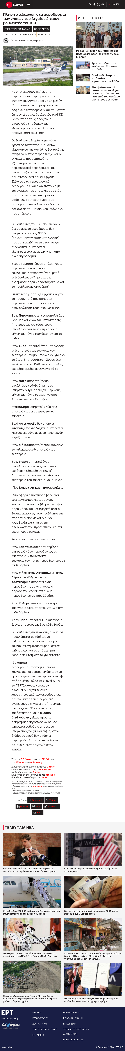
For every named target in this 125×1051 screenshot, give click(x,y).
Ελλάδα (46, 759)
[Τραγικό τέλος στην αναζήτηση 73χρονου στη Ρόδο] (83, 65)
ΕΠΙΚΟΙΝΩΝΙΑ (69, 1023)
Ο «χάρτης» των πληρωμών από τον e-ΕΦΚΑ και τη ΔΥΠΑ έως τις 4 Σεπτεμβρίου (91, 912)
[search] (90, 4)
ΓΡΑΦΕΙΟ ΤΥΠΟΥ (40, 1018)
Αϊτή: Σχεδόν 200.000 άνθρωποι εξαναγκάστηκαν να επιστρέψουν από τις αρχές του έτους (31, 912)
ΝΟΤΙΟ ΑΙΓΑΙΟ (41, 29)
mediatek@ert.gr (10, 1018)
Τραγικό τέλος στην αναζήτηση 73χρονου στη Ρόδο (104, 66)
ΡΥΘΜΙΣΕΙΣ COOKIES (73, 1039)
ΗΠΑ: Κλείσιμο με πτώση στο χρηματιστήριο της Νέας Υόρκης (90, 870)
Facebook (45, 769)
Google (51, 766)
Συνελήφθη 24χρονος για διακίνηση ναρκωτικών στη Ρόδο (105, 78)
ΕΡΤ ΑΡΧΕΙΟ (38, 1034)
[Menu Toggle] (28, 4)
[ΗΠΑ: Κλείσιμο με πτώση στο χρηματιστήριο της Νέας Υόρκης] (93, 849)
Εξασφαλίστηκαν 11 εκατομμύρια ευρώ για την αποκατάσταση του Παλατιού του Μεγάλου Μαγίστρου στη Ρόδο (105, 93)
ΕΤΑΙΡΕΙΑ (36, 1012)
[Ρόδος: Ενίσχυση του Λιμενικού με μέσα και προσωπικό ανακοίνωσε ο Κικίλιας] (99, 35)
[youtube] (103, 4)
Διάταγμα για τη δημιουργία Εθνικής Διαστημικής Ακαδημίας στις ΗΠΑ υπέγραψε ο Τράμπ (91, 1000)
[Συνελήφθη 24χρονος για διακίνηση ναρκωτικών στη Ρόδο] (83, 77)
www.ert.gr (7, 1047)
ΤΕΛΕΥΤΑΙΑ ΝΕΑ (19, 827)
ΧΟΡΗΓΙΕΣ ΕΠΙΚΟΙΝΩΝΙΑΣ (44, 1029)
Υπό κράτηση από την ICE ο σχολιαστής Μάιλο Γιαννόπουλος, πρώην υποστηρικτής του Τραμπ (29, 870)
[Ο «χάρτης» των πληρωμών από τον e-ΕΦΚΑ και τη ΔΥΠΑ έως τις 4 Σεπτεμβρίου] (93, 892)
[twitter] (98, 4)
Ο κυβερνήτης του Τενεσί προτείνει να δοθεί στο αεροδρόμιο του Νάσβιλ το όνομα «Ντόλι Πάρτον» (30, 955)
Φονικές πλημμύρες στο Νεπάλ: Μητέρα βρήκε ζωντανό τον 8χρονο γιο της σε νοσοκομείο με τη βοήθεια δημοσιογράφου (30, 999)
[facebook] (94, 4)
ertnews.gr (37, 786)
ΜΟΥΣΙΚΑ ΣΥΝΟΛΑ (72, 1012)
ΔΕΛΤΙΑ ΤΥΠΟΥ (39, 1023)
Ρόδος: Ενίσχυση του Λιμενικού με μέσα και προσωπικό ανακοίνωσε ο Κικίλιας (97, 54)
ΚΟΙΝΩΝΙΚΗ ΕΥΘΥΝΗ (73, 1018)
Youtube (50, 774)
